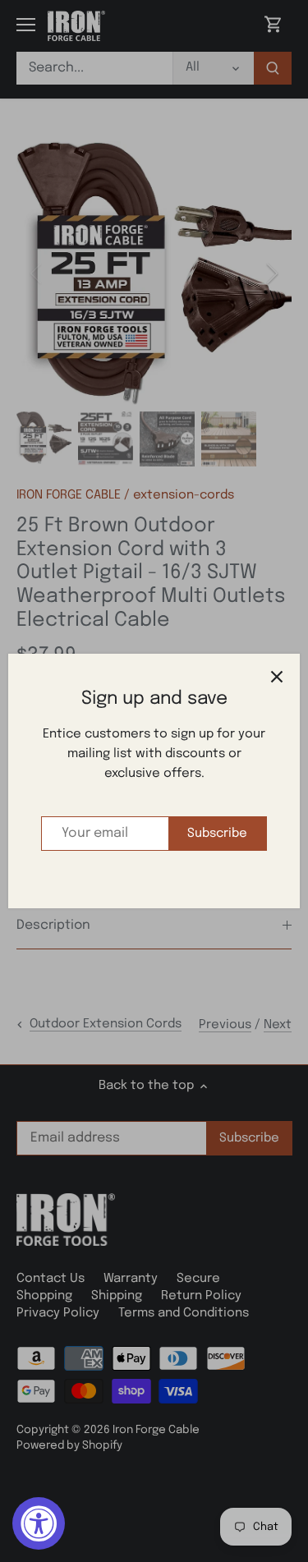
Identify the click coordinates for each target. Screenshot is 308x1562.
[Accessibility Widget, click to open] (38, 1523)
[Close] (277, 677)
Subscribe (217, 833)
